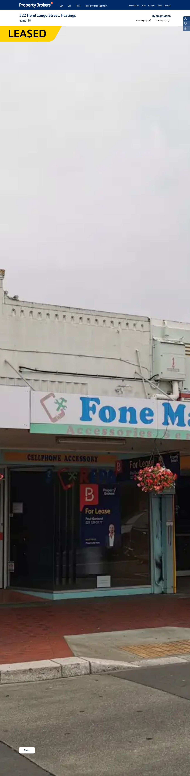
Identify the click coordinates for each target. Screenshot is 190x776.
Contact (167, 5)
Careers (151, 5)
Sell (69, 6)
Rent (78, 6)
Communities (133, 5)
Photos (27, 750)
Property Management (96, 6)
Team (143, 5)
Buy (61, 6)
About (159, 5)
